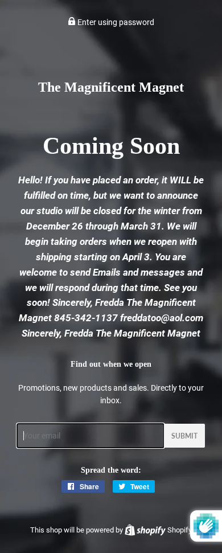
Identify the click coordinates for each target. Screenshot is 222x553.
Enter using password (115, 22)
